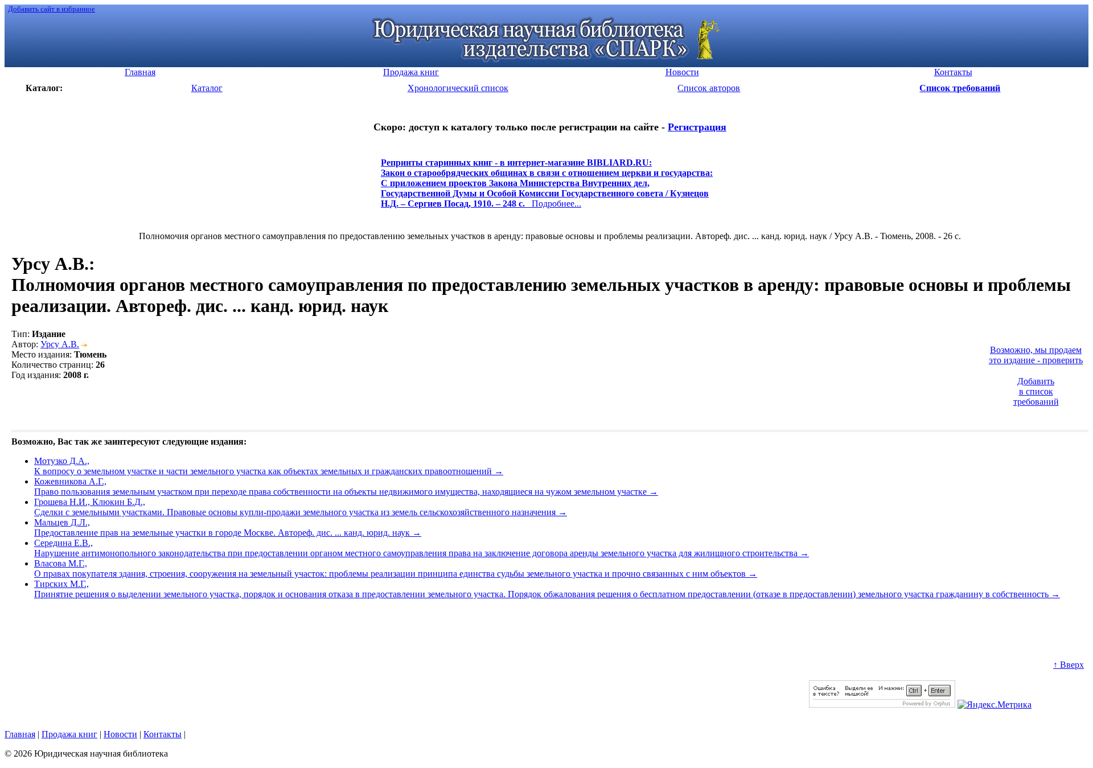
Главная (20, 734)
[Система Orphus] (882, 704)
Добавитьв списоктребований (1036, 391)
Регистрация (697, 127)
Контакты (162, 734)
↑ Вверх (1068, 665)
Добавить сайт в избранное (51, 9)
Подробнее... (547, 188)
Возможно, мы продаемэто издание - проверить (1036, 355)
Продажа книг (69, 734)
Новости (120, 734)
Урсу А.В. (59, 344)
